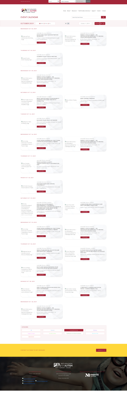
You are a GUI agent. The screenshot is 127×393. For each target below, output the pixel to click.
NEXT (102, 23)
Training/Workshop (74, 330)
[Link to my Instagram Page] (28, 383)
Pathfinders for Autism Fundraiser (73, 333)
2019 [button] (88, 23)
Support (93, 10)
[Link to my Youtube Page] (41, 381)
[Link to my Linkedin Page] (28, 381)
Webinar (95, 330)
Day (50, 23)
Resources (74, 10)
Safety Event (31, 336)
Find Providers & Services (84, 10)
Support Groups (31, 333)
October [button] (83, 23)
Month (42, 23)
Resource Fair (95, 333)
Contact (104, 10)
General (52, 330)
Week (46, 23)
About (68, 10)
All (31, 330)
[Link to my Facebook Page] (28, 378)
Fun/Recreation (52, 333)
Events (98, 10)
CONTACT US (100, 350)
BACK (97, 23)
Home (64, 10)
